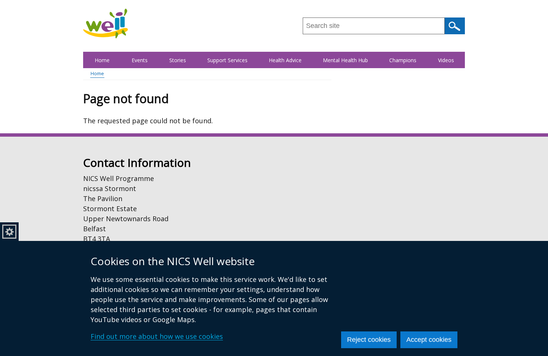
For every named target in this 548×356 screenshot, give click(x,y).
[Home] (105, 23)
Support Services (227, 60)
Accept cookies (428, 339)
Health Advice (285, 60)
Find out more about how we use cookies (157, 336)
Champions (402, 60)
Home (102, 60)
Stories (177, 60)
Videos (446, 60)
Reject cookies (369, 339)
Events (140, 60)
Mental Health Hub (345, 60)
